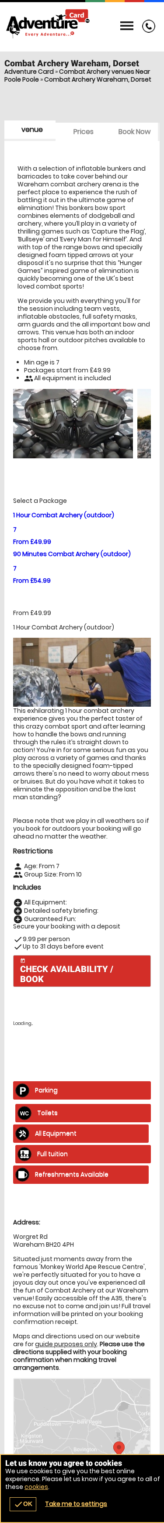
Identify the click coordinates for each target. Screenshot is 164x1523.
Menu (126, 26)
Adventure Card (29, 71)
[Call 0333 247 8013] (146, 30)
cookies (36, 1486)
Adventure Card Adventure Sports (82, 24)
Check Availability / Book (66, 971)
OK (23, 1504)
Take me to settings (76, 1503)
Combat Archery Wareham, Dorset (97, 79)
